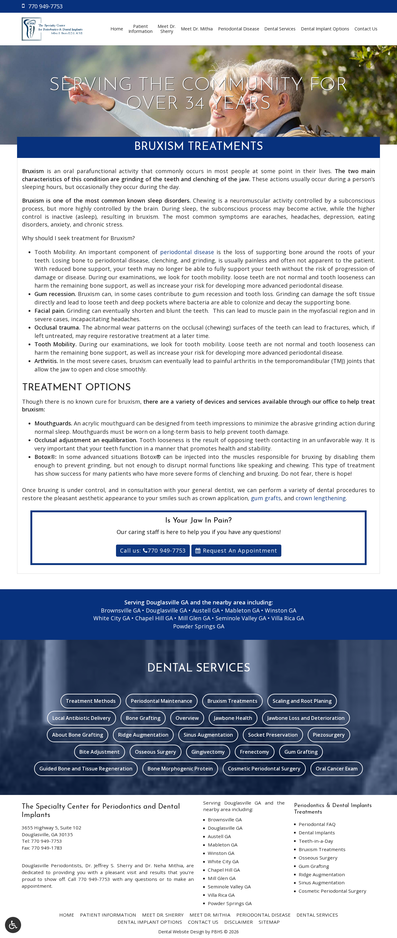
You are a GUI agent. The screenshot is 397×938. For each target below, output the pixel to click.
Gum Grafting (314, 866)
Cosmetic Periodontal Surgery (332, 891)
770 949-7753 (46, 841)
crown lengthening (321, 498)
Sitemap (269, 922)
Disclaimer (238, 922)
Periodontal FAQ (317, 824)
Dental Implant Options (325, 28)
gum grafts (266, 498)
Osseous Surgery (318, 858)
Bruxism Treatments (322, 849)
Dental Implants (317, 832)
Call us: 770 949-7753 (153, 550)
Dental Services (280, 28)
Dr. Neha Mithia (164, 865)
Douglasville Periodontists (52, 865)
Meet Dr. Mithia (197, 28)
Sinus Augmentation (322, 882)
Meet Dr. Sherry (163, 915)
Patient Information (108, 915)
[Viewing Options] (13, 925)
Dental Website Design (181, 932)
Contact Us (366, 28)
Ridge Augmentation (322, 874)
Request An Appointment (239, 550)
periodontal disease (187, 252)
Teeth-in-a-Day (316, 841)
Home (116, 28)
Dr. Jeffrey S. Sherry (108, 865)
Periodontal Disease (238, 28)
